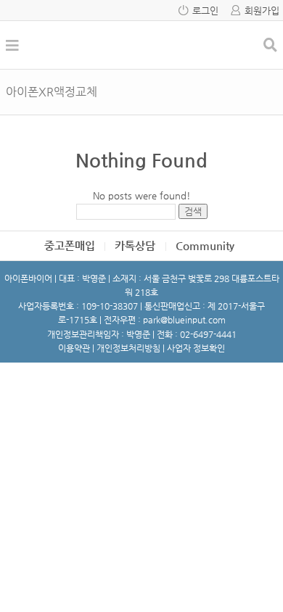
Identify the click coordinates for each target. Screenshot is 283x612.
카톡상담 (135, 245)
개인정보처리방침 (128, 348)
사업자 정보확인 (196, 348)
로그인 (205, 10)
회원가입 (262, 10)
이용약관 (74, 348)
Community (205, 245)
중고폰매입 (69, 245)
